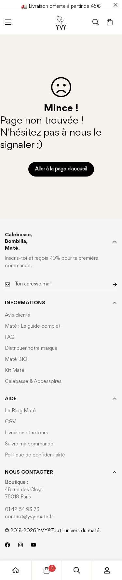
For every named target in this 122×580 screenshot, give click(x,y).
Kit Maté (14, 370)
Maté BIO (16, 359)
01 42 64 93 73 (22, 509)
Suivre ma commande (29, 444)
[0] (109, 22)
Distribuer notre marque (31, 348)
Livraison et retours (26, 433)
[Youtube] (33, 544)
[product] (16, 570)
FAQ (10, 337)
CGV (10, 422)
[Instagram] (20, 544)
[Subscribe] (109, 284)
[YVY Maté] (61, 22)
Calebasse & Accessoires (33, 381)
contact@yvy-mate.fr (29, 517)
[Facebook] (7, 544)
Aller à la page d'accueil (61, 169)
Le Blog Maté (20, 411)
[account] (107, 570)
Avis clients (17, 315)
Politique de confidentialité (35, 455)
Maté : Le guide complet (33, 326)
